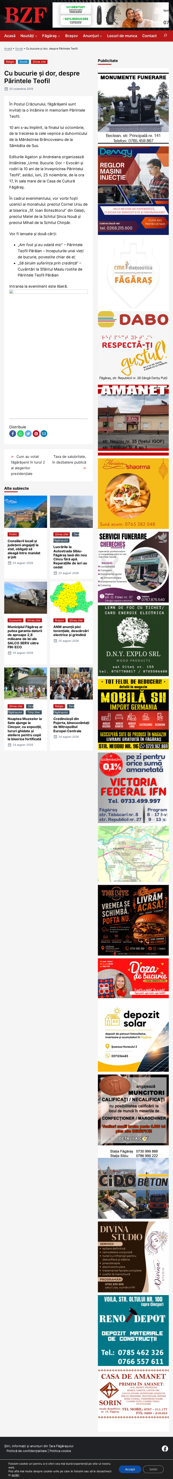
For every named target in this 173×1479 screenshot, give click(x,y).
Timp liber (33, 712)
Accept (130, 1469)
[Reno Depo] (133, 1364)
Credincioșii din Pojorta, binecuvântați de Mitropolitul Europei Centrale (71, 725)
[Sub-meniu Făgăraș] (59, 36)
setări (15, 1475)
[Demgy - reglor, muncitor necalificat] (133, 233)
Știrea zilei (39, 61)
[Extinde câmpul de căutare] (165, 36)
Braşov (59, 620)
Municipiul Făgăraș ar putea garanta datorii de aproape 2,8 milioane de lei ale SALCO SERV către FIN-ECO (25, 637)
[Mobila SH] (133, 748)
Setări (153, 1469)
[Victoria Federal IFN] (133, 822)
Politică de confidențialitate (27, 1451)
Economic (15, 620)
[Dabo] (133, 380)
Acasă (8, 48)
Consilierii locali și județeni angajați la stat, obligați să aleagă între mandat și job (24, 549)
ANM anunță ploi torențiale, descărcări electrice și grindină (71, 631)
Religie (10, 61)
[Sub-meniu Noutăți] (36, 36)
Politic (13, 534)
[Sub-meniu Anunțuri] (101, 36)
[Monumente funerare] (133, 142)
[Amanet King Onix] (133, 454)
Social (19, 48)
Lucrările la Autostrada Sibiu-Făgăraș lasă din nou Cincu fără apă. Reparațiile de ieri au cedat (70, 557)
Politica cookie (60, 1451)
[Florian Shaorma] (133, 527)
